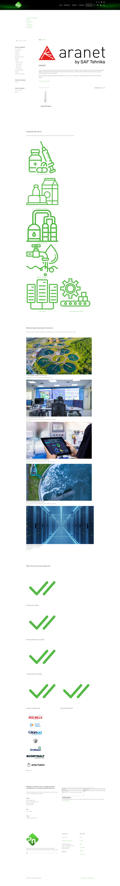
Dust (16, 82)
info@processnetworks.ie (67, 840)
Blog (81, 844)
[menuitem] (61, 5)
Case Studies (82, 847)
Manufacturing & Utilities (76, 311)
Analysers (17, 58)
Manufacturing (18, 90)
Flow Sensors (18, 68)
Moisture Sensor (19, 62)
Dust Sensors (18, 66)
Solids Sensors (19, 64)
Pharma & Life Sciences (42, 174)
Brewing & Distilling (42, 243)
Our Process (82, 854)
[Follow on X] (99, 2)
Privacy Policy (66, 800)
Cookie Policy (91, 878)
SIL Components (18, 49)
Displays (16, 71)
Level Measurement (19, 69)
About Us (82, 850)
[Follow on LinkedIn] (104, 2)
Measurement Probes (19, 56)
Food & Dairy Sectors (42, 208)
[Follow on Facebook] (97, 2)
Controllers (17, 55)
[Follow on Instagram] (101, 2)
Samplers (17, 53)
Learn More (28, 378)
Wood (16, 92)
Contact (81, 840)
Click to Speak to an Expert (44, 81)
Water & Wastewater (42, 277)
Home (40, 39)
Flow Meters (17, 51)
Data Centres (42, 311)
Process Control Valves (19, 73)
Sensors (16, 60)
